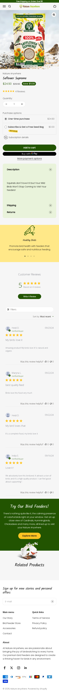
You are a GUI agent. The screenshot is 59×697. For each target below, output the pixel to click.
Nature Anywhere (12, 73)
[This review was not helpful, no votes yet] (51, 361)
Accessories (9, 628)
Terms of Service (41, 618)
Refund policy (39, 628)
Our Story (8, 618)
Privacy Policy (39, 623)
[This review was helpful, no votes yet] (46, 361)
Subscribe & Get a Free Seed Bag (26, 128)
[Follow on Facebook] (4, 668)
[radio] (6, 119)
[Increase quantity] (22, 104)
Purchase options (12, 113)
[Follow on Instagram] (18, 668)
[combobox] (43, 316)
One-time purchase (19, 118)
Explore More (29, 535)
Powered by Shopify (37, 688)
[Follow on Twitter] (11, 668)
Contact (7, 633)
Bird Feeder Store (12, 623)
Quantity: (7, 98)
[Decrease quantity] (6, 104)
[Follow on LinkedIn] (25, 668)
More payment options (29, 158)
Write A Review (29, 296)
